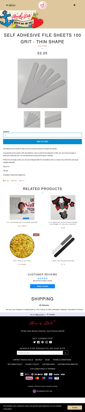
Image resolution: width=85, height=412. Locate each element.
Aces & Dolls (42, 46)
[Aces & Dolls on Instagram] (46, 342)
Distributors (48, 364)
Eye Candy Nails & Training (42, 369)
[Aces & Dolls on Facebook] (38, 342)
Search (38, 360)
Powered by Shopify (51, 386)
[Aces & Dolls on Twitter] (34, 342)
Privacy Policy (32, 364)
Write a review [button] (42, 286)
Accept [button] (74, 407)
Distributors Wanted (68, 364)
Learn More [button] (7, 409)
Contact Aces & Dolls (23, 360)
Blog (47, 360)
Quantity (6, 132)
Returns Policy (15, 364)
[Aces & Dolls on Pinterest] (42, 342)
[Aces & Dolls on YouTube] (50, 342)
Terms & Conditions (62, 360)
